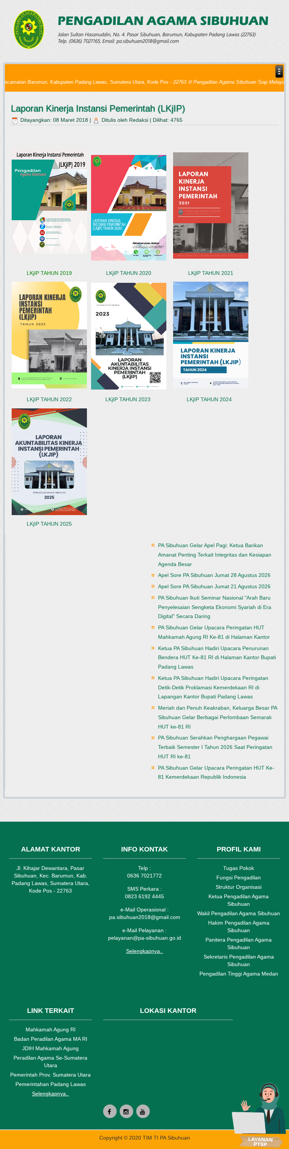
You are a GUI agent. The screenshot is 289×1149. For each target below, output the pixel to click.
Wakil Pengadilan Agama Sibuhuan (238, 913)
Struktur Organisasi (239, 887)
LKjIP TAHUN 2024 (210, 399)
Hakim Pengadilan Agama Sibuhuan (238, 926)
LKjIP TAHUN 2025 (49, 524)
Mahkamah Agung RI (51, 1029)
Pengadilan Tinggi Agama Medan (238, 974)
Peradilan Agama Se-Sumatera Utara (50, 1061)
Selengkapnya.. (144, 951)
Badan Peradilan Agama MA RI (50, 1039)
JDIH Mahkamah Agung (50, 1048)
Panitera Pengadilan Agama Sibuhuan (238, 943)
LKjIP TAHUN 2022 (49, 399)
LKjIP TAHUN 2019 (49, 273)
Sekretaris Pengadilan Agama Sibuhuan (239, 960)
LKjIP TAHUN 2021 (210, 273)
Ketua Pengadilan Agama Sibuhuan (238, 900)
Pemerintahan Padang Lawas (50, 1084)
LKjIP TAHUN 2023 (128, 399)
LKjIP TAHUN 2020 (128, 273)
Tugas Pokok (238, 868)
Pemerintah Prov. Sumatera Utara (50, 1075)
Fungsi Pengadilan (238, 877)
